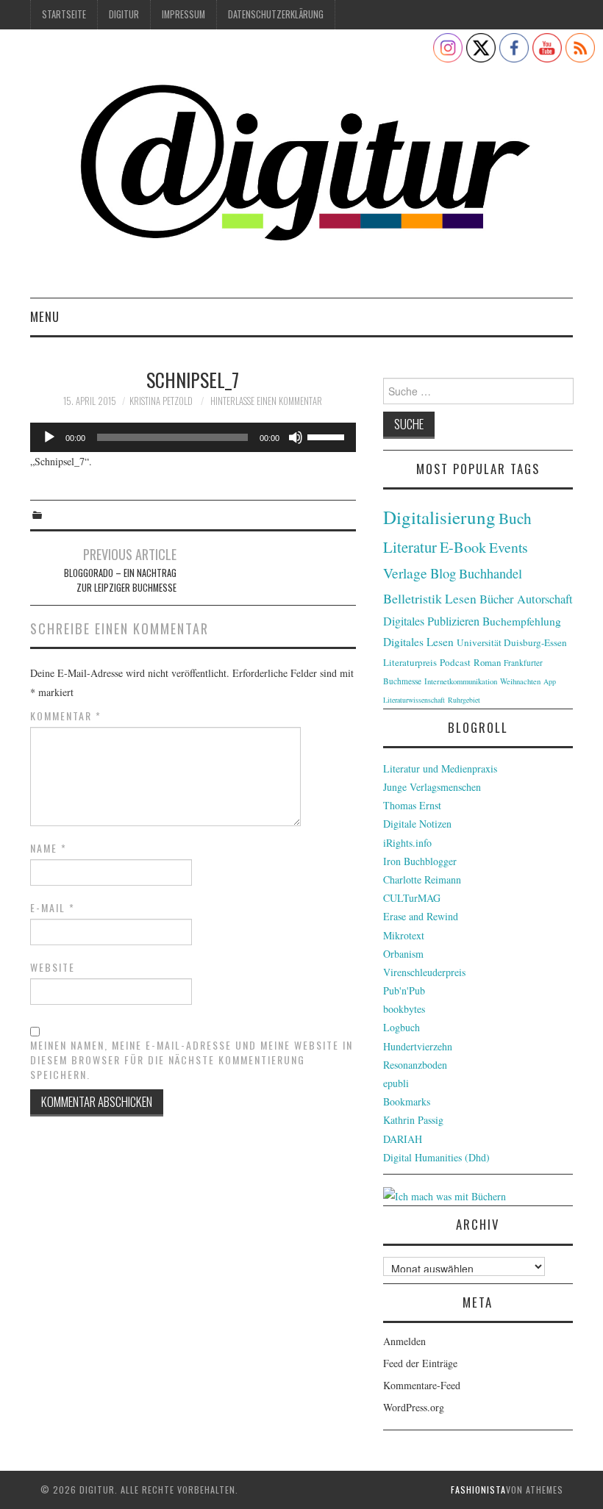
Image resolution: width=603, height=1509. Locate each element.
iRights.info (407, 843)
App (549, 681)
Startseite (64, 14)
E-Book (463, 547)
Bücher (496, 599)
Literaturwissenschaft (414, 700)
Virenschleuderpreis (424, 972)
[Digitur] (301, 169)
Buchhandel (490, 573)
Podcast (455, 662)
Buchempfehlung (521, 621)
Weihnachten (520, 681)
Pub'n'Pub (404, 990)
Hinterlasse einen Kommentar (266, 401)
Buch (515, 517)
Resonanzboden (415, 1065)
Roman (487, 662)
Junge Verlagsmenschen (432, 787)
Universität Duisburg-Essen (512, 642)
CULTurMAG (411, 898)
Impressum (183, 14)
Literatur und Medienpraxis (440, 768)
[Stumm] (295, 437)
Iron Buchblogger (420, 861)
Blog (443, 573)
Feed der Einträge (420, 1363)
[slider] (328, 436)
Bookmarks (406, 1101)
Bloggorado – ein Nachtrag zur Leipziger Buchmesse (120, 580)
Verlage (405, 573)
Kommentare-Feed (421, 1385)
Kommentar (65, 716)
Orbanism (403, 954)
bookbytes (404, 1009)
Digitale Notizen (417, 824)
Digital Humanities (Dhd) (436, 1157)
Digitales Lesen (418, 641)
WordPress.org (413, 1407)
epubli (396, 1083)
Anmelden (404, 1341)
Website (52, 967)
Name (48, 848)
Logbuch (401, 1027)
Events (508, 547)
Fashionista (478, 1490)
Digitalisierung (439, 517)
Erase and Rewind (420, 916)
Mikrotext (403, 935)
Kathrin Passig (413, 1120)
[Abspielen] (49, 437)
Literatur (410, 547)
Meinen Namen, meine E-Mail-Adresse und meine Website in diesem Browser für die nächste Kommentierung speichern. (191, 1060)
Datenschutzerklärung (276, 14)
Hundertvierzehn (417, 1046)
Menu (45, 316)
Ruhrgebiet (464, 700)
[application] (193, 437)
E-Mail (52, 907)
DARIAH (402, 1139)
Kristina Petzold (161, 401)
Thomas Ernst (412, 805)
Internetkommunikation (460, 681)
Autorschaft (545, 599)
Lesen (461, 598)
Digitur (124, 14)
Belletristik (412, 598)
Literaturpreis (410, 662)
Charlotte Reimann (422, 879)
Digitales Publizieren (431, 621)
